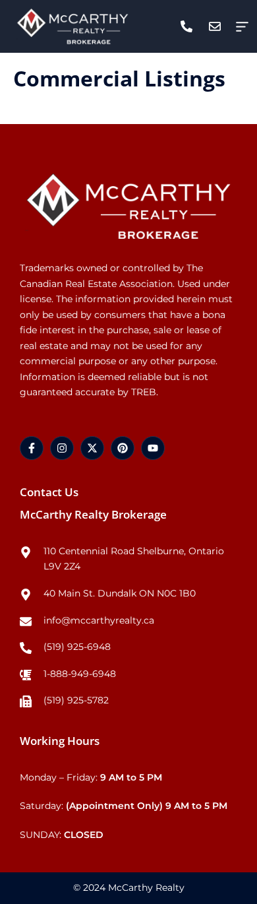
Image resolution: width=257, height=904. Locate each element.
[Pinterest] (122, 448)
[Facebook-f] (31, 448)
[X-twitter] (92, 448)
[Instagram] (62, 448)
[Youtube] (153, 448)
